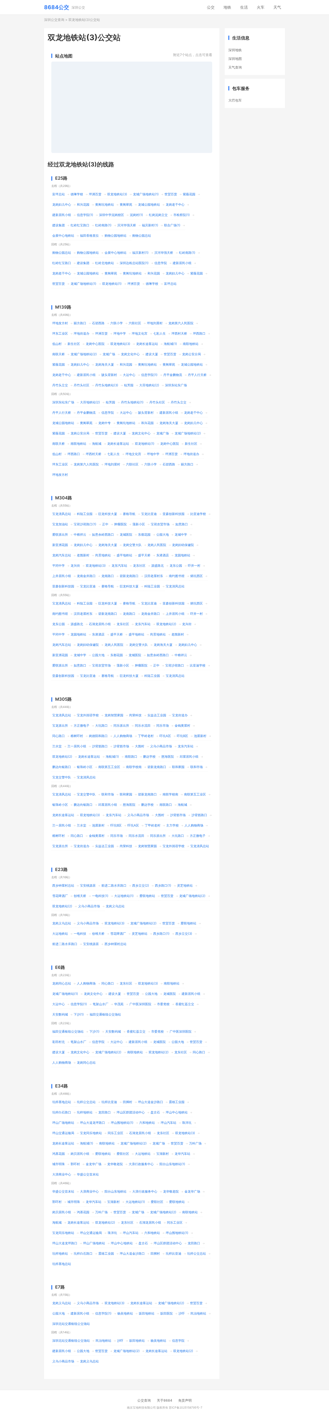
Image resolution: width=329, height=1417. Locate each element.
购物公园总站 (141, 235)
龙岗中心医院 (95, 344)
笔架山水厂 (100, 1004)
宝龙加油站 (60, 524)
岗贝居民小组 (80, 1154)
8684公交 (56, 7)
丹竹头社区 (81, 385)
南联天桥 (58, 354)
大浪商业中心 (61, 1174)
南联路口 (131, 756)
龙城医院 (126, 534)
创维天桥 (80, 896)
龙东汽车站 (119, 565)
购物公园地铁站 (115, 235)
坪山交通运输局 (63, 1133)
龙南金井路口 (86, 576)
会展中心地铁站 (63, 235)
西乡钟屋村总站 (63, 885)
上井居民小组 (61, 576)
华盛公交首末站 (88, 1174)
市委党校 (163, 1004)
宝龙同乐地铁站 (91, 1133)
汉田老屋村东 (153, 576)
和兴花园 (83, 204)
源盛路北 (157, 565)
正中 (105, 524)
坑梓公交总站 (86, 1102)
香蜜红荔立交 (184, 1004)
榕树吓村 (77, 736)
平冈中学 (58, 565)
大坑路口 (101, 725)
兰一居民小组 (76, 746)
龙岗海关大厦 (104, 364)
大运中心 (129, 375)
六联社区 (135, 323)
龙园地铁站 (182, 555)
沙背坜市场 (121, 746)
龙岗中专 (104, 423)
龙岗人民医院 (156, 545)
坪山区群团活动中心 (131, 1112)
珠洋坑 (186, 1123)
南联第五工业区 (109, 767)
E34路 (61, 1085)
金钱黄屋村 (182, 725)
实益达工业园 (156, 715)
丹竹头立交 (60, 385)
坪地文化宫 (139, 333)
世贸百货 (170, 194)
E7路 (60, 1287)
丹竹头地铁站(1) (132, 402)
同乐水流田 (143, 725)
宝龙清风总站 (61, 514)
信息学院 (160, 263)
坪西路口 (199, 333)
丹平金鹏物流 (172, 375)
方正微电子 (81, 725)
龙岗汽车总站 (61, 555)
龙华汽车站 (182, 1154)
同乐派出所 (121, 725)
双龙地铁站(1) (112, 284)
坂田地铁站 (146, 1313)
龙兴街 (75, 565)
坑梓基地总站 (61, 1102)
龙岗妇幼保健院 (183, 545)
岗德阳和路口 (98, 736)
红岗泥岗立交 (158, 215)
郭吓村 (75, 1164)
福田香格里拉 (89, 235)
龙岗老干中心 (175, 204)
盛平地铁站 (124, 555)
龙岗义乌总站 (115, 906)
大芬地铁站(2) (149, 385)
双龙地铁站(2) (166, 624)
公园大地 (162, 534)
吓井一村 (194, 565)
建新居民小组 (61, 215)
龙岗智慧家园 (114, 715)
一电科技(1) (100, 896)
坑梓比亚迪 (109, 1102)
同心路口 (58, 736)
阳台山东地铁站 (115, 1191)
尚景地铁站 (103, 555)
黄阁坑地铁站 (104, 204)
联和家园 (178, 767)
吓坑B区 (182, 736)
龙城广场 (109, 354)
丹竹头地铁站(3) (106, 385)
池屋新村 (200, 736)
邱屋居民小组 (189, 756)
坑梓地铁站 (84, 1112)
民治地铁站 (198, 1313)
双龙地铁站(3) (117, 194)
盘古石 (155, 1112)
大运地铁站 (60, 933)
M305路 (63, 699)
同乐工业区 (115, 1133)
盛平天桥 (144, 555)
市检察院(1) (181, 215)
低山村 (57, 344)
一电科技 (80, 933)
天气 (277, 7)
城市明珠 (58, 1164)
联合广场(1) (172, 225)
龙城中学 (181, 534)
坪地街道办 (81, 333)
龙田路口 (104, 1112)
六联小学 (116, 323)
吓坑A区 (165, 736)
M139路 (63, 307)
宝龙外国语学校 (88, 715)
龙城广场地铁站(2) (84, 354)
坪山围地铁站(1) (122, 1123)
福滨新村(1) (150, 225)
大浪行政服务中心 (141, 1164)
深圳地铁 (235, 50)
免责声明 (185, 1400)
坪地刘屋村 (155, 323)
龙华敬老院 (115, 1164)
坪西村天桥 (179, 333)
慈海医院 (167, 756)
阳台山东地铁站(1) (172, 1164)
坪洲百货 (95, 194)
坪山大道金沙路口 (150, 1102)
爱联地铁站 (147, 896)
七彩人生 (159, 333)
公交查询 (144, 1400)
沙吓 (181, 1313)
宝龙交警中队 (61, 777)
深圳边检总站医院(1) (134, 263)
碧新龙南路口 (129, 576)
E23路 (61, 869)
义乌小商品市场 (161, 746)
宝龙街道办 (180, 715)
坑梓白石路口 (61, 1112)
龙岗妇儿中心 (61, 204)
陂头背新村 (109, 375)
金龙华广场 (93, 1164)
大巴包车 (235, 100)
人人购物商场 (122, 736)
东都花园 (144, 534)
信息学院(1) (85, 215)
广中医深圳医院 (140, 1004)
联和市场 (196, 767)
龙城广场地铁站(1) (146, 194)
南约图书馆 (176, 576)
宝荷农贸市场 (160, 524)
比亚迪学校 (198, 514)
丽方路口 (80, 323)
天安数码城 (60, 1014)
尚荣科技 (135, 715)
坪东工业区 (60, 333)
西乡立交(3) (183, 933)
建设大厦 (151, 354)
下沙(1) (79, 1014)
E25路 (61, 178)
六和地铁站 (147, 1123)
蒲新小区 (138, 524)
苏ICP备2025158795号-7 (185, 1407)
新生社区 (73, 344)
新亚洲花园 (60, 545)
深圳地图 (235, 59)
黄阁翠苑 (126, 204)
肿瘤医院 (120, 524)
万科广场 (195, 1143)
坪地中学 (119, 333)
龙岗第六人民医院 (180, 323)
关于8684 (164, 1400)
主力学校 (172, 825)
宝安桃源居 (88, 885)
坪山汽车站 (168, 1123)
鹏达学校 (149, 756)
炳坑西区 (196, 576)
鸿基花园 (58, 1154)
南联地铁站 (190, 344)
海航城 (96, 443)
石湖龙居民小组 (100, 624)
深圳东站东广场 (176, 385)
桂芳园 (128, 385)
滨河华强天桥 (126, 225)
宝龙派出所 (60, 725)
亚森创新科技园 (173, 514)
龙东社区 (139, 565)
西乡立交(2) (140, 885)
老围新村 (83, 555)
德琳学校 (77, 194)
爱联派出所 (60, 534)
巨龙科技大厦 (107, 514)
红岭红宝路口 (80, 225)
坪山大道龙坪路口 (92, 1123)
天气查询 (235, 67)
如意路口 (181, 524)
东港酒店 (162, 555)
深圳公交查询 (54, 20)
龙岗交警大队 (132, 545)
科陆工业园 (84, 514)
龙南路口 (107, 576)
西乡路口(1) (163, 885)
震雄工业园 (176, 1102)
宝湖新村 (162, 1154)
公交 (211, 7)
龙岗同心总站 (61, 983)
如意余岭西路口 (103, 534)
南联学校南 (134, 767)
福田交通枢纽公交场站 (105, 1014)
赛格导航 (129, 514)
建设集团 (58, 225)
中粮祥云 (80, 534)
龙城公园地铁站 (149, 204)
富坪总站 (58, 194)
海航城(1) (170, 344)
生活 (244, 7)
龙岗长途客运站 (147, 344)
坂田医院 (166, 1313)
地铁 (227, 7)
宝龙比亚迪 (149, 514)
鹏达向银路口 (61, 767)
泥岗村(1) (136, 215)
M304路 (63, 497)
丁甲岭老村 (146, 736)
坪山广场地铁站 (63, 1123)
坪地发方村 (60, 323)
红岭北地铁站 (104, 263)
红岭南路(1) (103, 225)
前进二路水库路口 (113, 885)
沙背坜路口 (100, 746)
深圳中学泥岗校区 (111, 215)
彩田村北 (58, 1042)
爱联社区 (123, 1154)
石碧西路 (98, 323)
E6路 (60, 967)
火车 (260, 7)
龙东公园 (176, 565)
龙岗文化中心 (130, 354)
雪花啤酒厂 (60, 896)
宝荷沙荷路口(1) (85, 524)
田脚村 (127, 1102)
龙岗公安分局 (191, 354)
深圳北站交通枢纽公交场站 (71, 1324)
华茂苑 (119, 1004)
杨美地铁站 (125, 1313)
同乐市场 (162, 725)
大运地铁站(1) (124, 896)
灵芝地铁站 (185, 885)
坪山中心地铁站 (177, 1112)
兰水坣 (57, 746)
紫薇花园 (189, 194)
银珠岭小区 (84, 767)
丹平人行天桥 (197, 375)
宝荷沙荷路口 (174, 665)
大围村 (139, 746)
